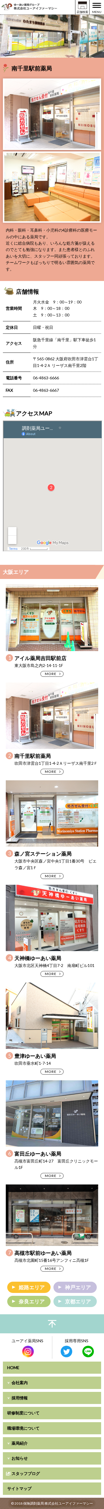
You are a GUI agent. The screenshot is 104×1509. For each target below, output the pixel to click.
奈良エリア (32, 1301)
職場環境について (23, 1428)
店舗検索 (82, 12)
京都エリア (78, 1301)
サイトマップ (19, 1488)
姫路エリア (32, 1287)
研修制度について (23, 1412)
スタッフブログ (26, 1473)
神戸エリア (78, 1287)
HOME (13, 1367)
